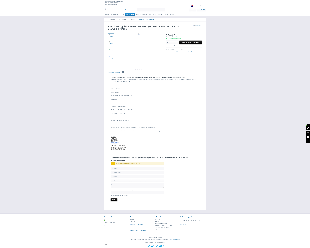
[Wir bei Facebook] (308, 137)
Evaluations (119, 72)
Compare (170, 46)
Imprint (157, 221)
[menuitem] (151, 10)
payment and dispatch (175, 239)
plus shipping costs (177, 36)
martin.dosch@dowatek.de (116, 142)
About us (157, 219)
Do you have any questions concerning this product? (182, 51)
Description (111, 72)
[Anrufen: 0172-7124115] (308, 128)
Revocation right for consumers (163, 225)
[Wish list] (190, 9)
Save (113, 199)
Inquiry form (183, 224)
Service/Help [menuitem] (201, 6)
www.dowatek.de (114, 143)
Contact (132, 219)
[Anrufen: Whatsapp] (308, 125)
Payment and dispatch (161, 223)
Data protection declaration (162, 227)
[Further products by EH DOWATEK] (197, 28)
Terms (156, 229)
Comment (184, 46)
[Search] (163, 9)
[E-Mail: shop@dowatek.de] (308, 132)
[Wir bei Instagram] (308, 141)
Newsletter (132, 221)
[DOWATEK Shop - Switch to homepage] (116, 10)
